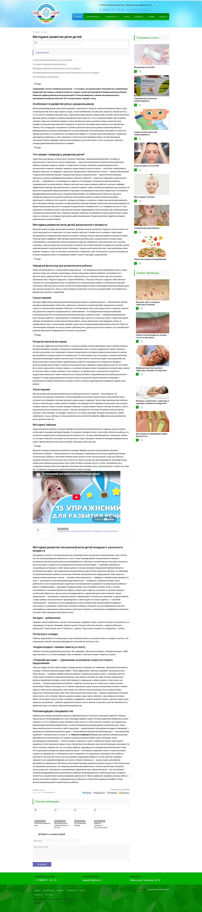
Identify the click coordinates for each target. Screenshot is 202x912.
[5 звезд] (42, 792)
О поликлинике (48, 890)
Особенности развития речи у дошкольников (52, 60)
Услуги (82, 890)
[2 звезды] (36, 792)
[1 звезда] (34, 792)
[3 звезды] (38, 792)
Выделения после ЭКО (144, 67)
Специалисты (71, 890)
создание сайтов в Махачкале (158, 889)
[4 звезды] (40, 792)
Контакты (49, 895)
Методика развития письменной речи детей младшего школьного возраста (66, 73)
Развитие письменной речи (42, 824)
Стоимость (38, 895)
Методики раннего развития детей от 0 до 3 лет (61, 825)
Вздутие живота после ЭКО (146, 166)
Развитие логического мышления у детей (100, 825)
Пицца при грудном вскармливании (150, 259)
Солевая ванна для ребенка (146, 228)
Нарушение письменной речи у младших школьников (87, 531)
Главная (37, 890)
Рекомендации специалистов (46, 77)
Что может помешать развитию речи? (49, 64)
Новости (60, 890)
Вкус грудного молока (144, 197)
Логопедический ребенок (80, 824)
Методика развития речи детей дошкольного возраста (57, 68)
